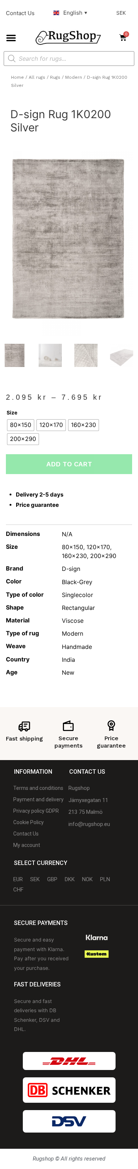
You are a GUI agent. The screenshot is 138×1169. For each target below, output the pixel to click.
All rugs (37, 77)
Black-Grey (77, 582)
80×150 (72, 547)
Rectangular (78, 607)
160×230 (74, 555)
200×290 (103, 555)
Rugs (55, 77)
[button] (11, 37)
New (68, 672)
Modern (73, 77)
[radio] (20, 425)
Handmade (77, 646)
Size (12, 413)
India (68, 659)
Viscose (73, 620)
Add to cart (69, 464)
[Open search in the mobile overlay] (69, 58)
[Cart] (125, 37)
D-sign (71, 568)
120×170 (98, 547)
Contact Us (20, 13)
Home (17, 77)
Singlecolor (77, 594)
